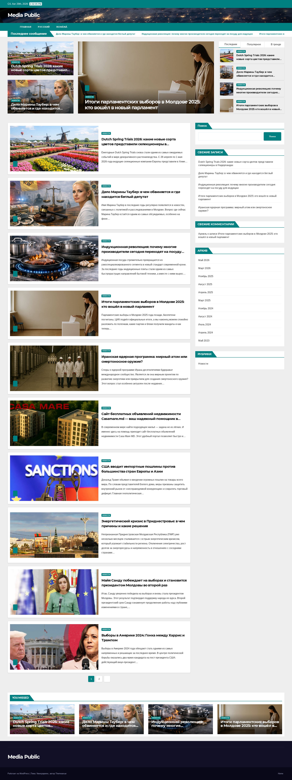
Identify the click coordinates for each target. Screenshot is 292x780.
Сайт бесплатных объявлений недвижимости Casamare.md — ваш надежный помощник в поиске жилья (141, 419)
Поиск (202, 125)
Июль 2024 (204, 324)
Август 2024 (205, 316)
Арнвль (202, 233)
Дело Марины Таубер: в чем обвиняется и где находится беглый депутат (35, 108)
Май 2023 (203, 340)
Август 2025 (205, 284)
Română (61, 26)
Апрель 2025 (205, 292)
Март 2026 (204, 268)
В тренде (275, 44)
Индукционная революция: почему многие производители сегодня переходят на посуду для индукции (141, 252)
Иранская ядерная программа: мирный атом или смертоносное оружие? (144, 104)
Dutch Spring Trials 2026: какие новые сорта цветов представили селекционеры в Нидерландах (40, 70)
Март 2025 (204, 300)
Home (280, 773)
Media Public (24, 15)
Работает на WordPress (19, 773)
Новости (15, 62)
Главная (25, 26)
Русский (44, 26)
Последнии (230, 44)
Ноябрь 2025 (205, 276)
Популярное (253, 44)
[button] (276, 26)
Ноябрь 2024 (205, 308)
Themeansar (61, 773)
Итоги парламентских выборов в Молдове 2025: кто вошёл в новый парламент (258, 109)
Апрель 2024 (205, 332)
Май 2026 (203, 260)
